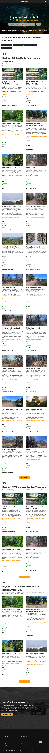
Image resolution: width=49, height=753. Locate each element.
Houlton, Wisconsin (21, 30)
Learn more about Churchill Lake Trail (36, 373)
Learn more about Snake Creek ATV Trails (12, 252)
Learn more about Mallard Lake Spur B (36, 333)
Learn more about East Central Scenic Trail (12, 130)
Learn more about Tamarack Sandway (12, 292)
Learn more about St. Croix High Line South (12, 333)
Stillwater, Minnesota (32, 30)
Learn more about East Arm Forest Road (36, 292)
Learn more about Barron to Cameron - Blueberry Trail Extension (36, 130)
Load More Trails (24, 477)
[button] (6, 45)
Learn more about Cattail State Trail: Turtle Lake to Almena (36, 87)
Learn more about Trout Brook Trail (12, 373)
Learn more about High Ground (36, 172)
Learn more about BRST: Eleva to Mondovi (36, 414)
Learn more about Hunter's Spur (36, 454)
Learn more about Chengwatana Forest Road (12, 211)
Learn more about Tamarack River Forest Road (12, 414)
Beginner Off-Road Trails (14, 14)
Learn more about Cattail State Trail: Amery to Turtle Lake (12, 87)
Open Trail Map (7, 714)
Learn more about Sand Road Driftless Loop (12, 172)
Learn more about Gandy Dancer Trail (36, 252)
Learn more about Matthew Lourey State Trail (36, 211)
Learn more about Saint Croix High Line (12, 454)
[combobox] (22, 24)
